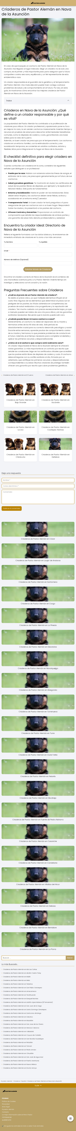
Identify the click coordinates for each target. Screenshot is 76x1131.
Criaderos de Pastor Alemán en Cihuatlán (18, 1053)
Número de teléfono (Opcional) (16, 259)
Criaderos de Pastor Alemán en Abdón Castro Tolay (22, 973)
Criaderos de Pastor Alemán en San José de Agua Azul (23, 1057)
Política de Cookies (9, 1101)
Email (6, 251)
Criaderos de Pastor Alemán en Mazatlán (18, 1020)
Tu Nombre (8, 242)
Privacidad (6, 1104)
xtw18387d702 (6, 1120)
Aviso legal (6, 1107)
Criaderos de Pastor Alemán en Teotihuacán (19, 995)
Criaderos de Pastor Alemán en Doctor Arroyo (20, 1068)
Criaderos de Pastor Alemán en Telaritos (18, 984)
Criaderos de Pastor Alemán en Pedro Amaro (19, 1050)
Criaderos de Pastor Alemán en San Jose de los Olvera (23, 1024)
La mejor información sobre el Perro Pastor (17, 1115)
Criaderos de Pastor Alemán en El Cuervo (18, 375)
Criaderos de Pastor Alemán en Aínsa (59, 375)
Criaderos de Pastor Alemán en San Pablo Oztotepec (22, 988)
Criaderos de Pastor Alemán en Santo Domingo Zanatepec (25, 1009)
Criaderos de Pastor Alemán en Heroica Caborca (21, 1028)
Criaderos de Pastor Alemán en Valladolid (18, 1031)
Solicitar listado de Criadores (38, 269)
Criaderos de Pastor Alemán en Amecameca (19, 991)
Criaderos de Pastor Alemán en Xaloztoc (18, 1017)
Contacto (5, 1112)
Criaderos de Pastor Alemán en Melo (16, 980)
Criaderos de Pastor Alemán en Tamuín (17, 1046)
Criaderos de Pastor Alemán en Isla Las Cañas (20, 969)
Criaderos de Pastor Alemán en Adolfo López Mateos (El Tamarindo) (28, 1002)
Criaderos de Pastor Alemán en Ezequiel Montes (20, 999)
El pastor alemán (8, 1109)
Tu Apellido (43, 242)
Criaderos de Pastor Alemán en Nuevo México (20, 1064)
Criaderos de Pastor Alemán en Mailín (17, 977)
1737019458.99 (6, 1117)
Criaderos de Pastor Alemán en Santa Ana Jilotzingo (22, 1013)
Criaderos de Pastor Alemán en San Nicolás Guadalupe (23, 1039)
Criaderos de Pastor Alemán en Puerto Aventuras (21, 1061)
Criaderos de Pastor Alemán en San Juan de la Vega (22, 1006)
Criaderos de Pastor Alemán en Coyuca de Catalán (22, 1035)
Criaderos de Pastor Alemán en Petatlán (18, 1042)
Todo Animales (38, 1126)
